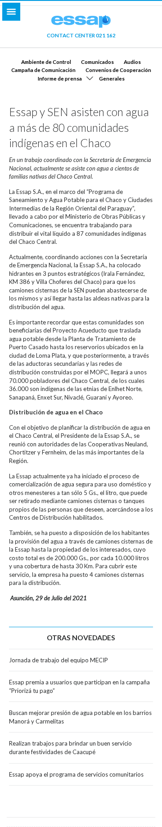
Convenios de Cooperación (118, 70)
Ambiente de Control (46, 61)
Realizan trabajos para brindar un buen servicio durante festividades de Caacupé (70, 747)
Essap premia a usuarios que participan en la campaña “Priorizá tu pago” (79, 686)
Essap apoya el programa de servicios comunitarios (76, 774)
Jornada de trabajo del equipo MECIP (58, 660)
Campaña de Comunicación (43, 70)
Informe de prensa (60, 78)
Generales (112, 78)
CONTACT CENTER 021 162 (81, 35)
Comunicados (97, 61)
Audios (132, 61)
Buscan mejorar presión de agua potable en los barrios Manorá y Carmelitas (80, 717)
